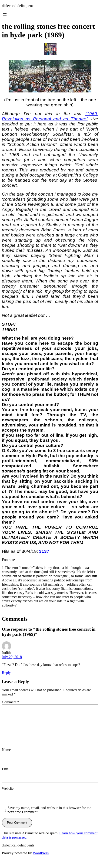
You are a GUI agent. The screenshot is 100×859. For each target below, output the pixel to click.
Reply (6, 673)
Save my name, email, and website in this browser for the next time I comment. (49, 810)
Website (7, 788)
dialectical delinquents (18, 6)
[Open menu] (4, 14)
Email (6, 769)
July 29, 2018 (12, 657)
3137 (44, 551)
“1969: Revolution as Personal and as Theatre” (50, 116)
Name (6, 750)
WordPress (41, 853)
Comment (10, 702)
